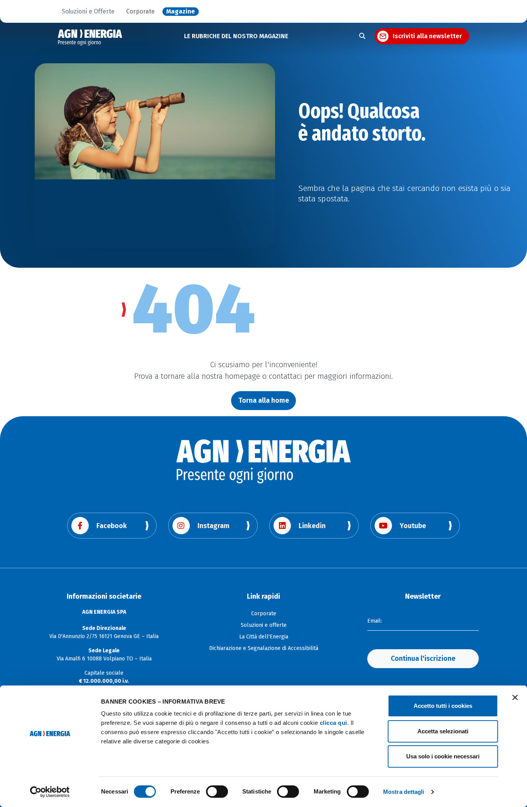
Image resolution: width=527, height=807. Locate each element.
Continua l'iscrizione (423, 658)
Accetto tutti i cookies (443, 705)
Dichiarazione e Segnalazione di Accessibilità (263, 648)
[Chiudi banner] (515, 697)
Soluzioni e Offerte (88, 12)
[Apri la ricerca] (362, 36)
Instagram (214, 526)
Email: (374, 621)
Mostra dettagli (403, 791)
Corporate (140, 12)
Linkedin (312, 526)
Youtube (413, 526)
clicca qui (333, 722)
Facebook (111, 526)
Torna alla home (263, 400)
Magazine (180, 12)
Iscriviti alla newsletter (427, 36)
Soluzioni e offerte (264, 625)
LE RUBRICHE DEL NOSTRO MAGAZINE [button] (236, 36)
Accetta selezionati (442, 731)
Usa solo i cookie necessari (443, 756)
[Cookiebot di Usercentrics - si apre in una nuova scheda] (50, 792)
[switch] (217, 791)
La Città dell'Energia (263, 636)
